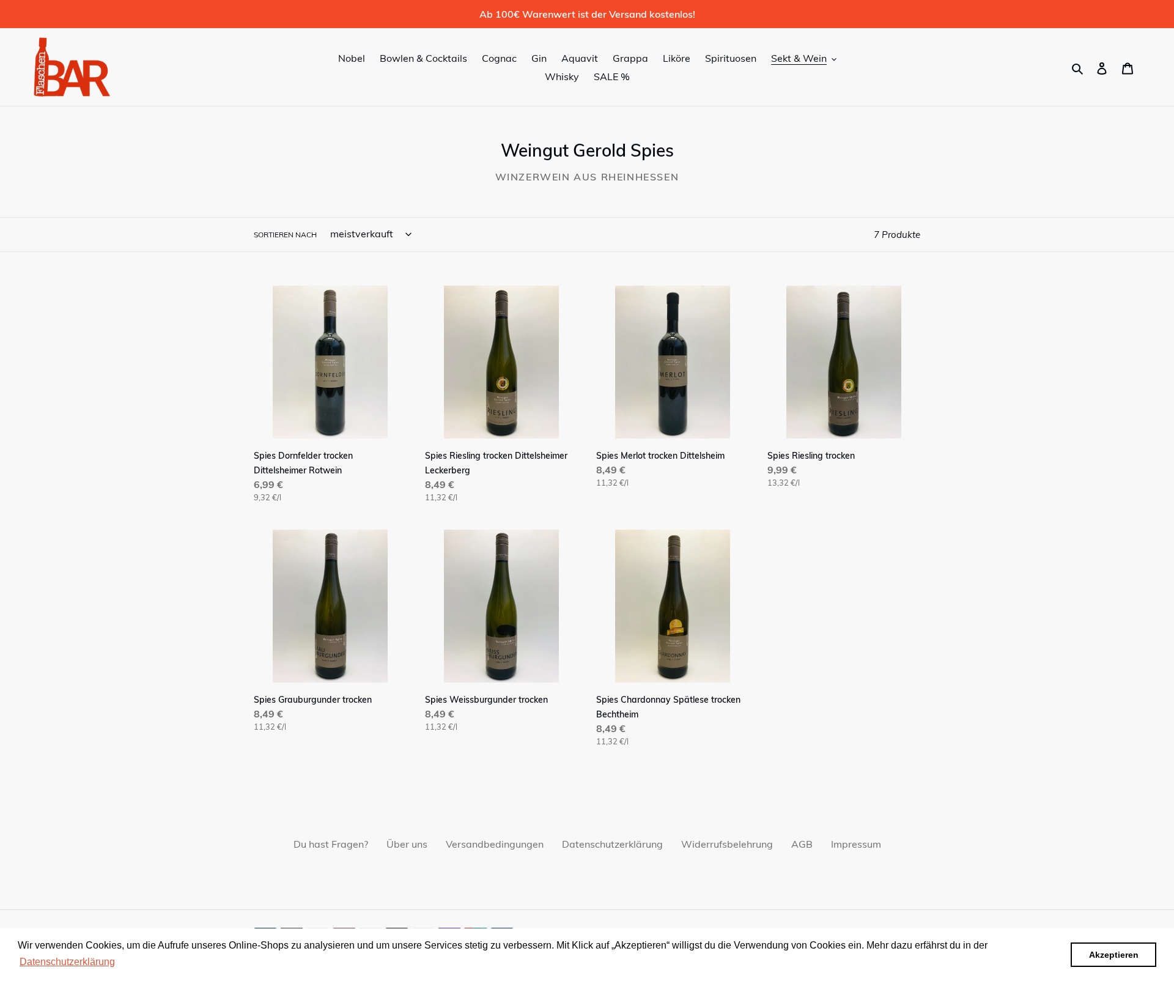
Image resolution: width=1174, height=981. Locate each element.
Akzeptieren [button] (1114, 955)
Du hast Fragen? (331, 844)
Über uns (406, 844)
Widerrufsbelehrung (727, 844)
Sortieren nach (285, 234)
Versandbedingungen (495, 844)
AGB (802, 844)
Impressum (856, 844)
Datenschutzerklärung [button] (67, 962)
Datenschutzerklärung (612, 844)
